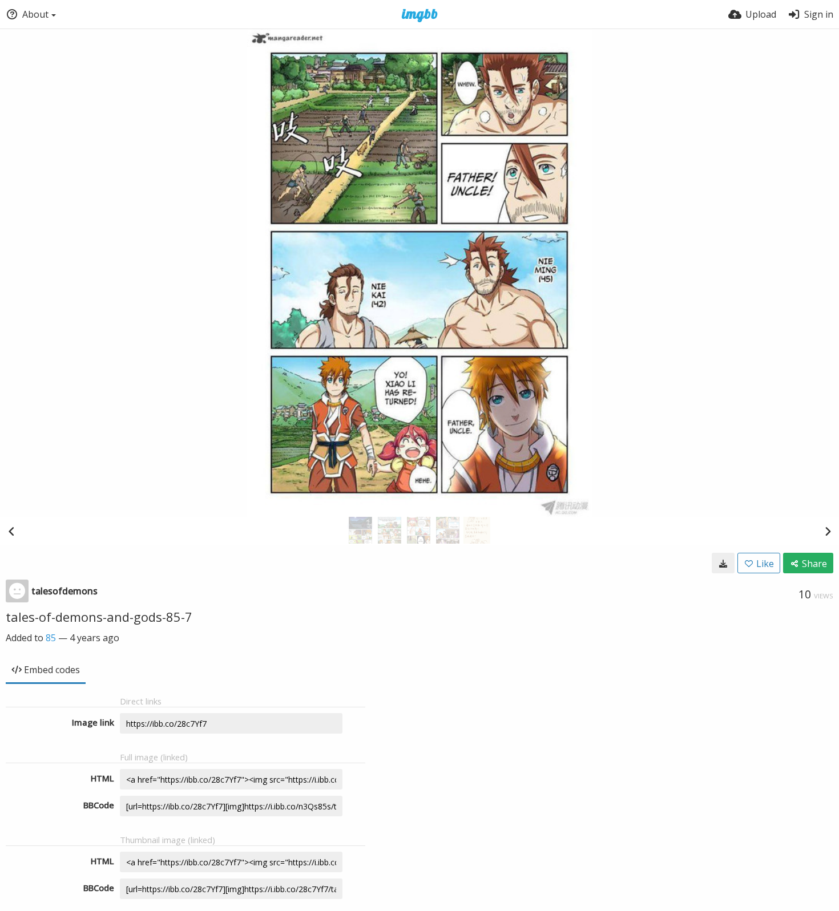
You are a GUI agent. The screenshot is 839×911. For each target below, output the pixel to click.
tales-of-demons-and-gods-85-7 (99, 616)
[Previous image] (11, 531)
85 (51, 637)
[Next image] (827, 531)
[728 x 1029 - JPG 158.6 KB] (723, 563)
